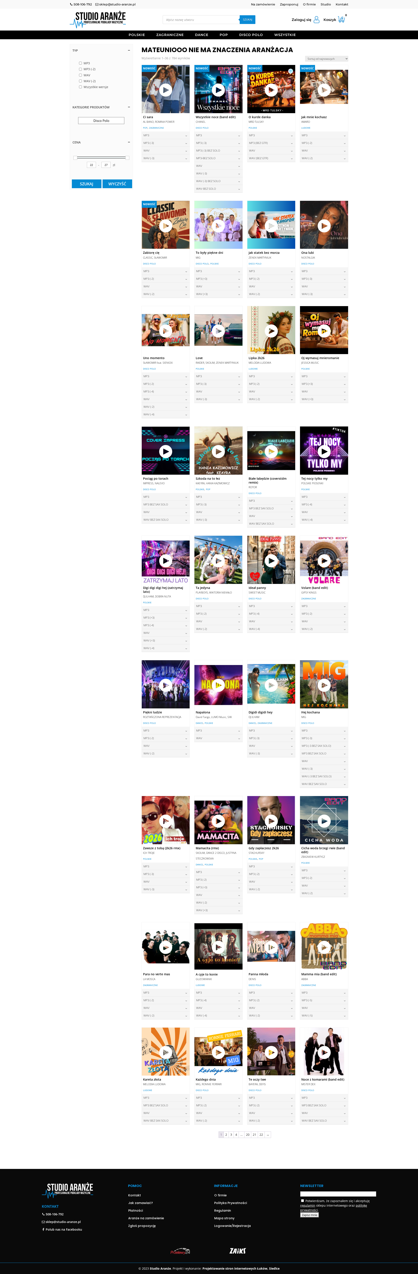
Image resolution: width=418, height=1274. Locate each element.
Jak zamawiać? (140, 1203)
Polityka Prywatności (230, 1203)
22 (261, 1134)
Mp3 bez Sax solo (155, 504)
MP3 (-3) (148, 143)
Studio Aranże (160, 1268)
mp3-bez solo (206, 158)
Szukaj (247, 19)
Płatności (135, 1210)
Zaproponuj (289, 4)
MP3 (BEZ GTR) (258, 143)
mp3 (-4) (148, 391)
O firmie (309, 4)
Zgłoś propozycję (142, 1226)
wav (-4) (148, 414)
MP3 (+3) (201, 279)
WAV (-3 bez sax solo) (317, 776)
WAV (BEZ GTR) (258, 158)
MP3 (146, 135)
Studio (326, 4)
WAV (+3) (202, 294)
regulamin (307, 1205)
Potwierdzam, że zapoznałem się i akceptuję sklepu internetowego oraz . (335, 1205)
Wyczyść (117, 183)
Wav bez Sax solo (156, 520)
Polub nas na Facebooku (63, 1229)
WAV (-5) (307, 1015)
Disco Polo (251, 35)
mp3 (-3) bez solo (208, 150)
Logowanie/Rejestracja (232, 1226)
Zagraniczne (170, 35)
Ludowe (305, 127)
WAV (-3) (148, 158)
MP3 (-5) (307, 1000)
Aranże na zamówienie (146, 1218)
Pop (224, 35)
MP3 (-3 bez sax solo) (316, 746)
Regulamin (222, 1210)
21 (254, 1134)
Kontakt (342, 4)
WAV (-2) (307, 158)
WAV (146, 150)
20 (247, 1134)
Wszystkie (285, 35)
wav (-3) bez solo (208, 181)
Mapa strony (224, 1218)
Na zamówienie (263, 4)
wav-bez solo (206, 189)
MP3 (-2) (307, 143)
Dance (201, 35)
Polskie (137, 35)
